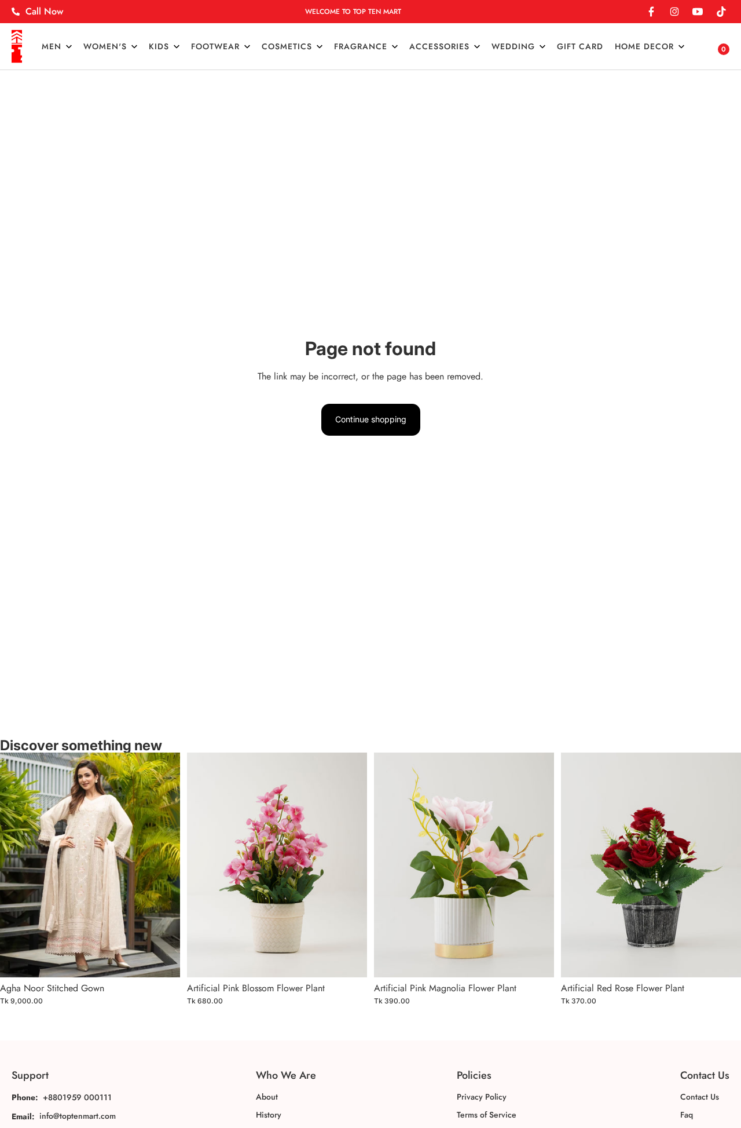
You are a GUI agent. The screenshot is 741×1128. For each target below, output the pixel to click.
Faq (686, 1114)
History (268, 1114)
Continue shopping (370, 419)
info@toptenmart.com (77, 1116)
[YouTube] (697, 11)
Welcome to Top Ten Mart (353, 11)
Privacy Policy (482, 1097)
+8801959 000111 (77, 1097)
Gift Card (580, 46)
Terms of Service (486, 1114)
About (267, 1097)
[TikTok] (720, 11)
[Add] (162, 959)
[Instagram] (674, 11)
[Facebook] (651, 11)
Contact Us (699, 1097)
